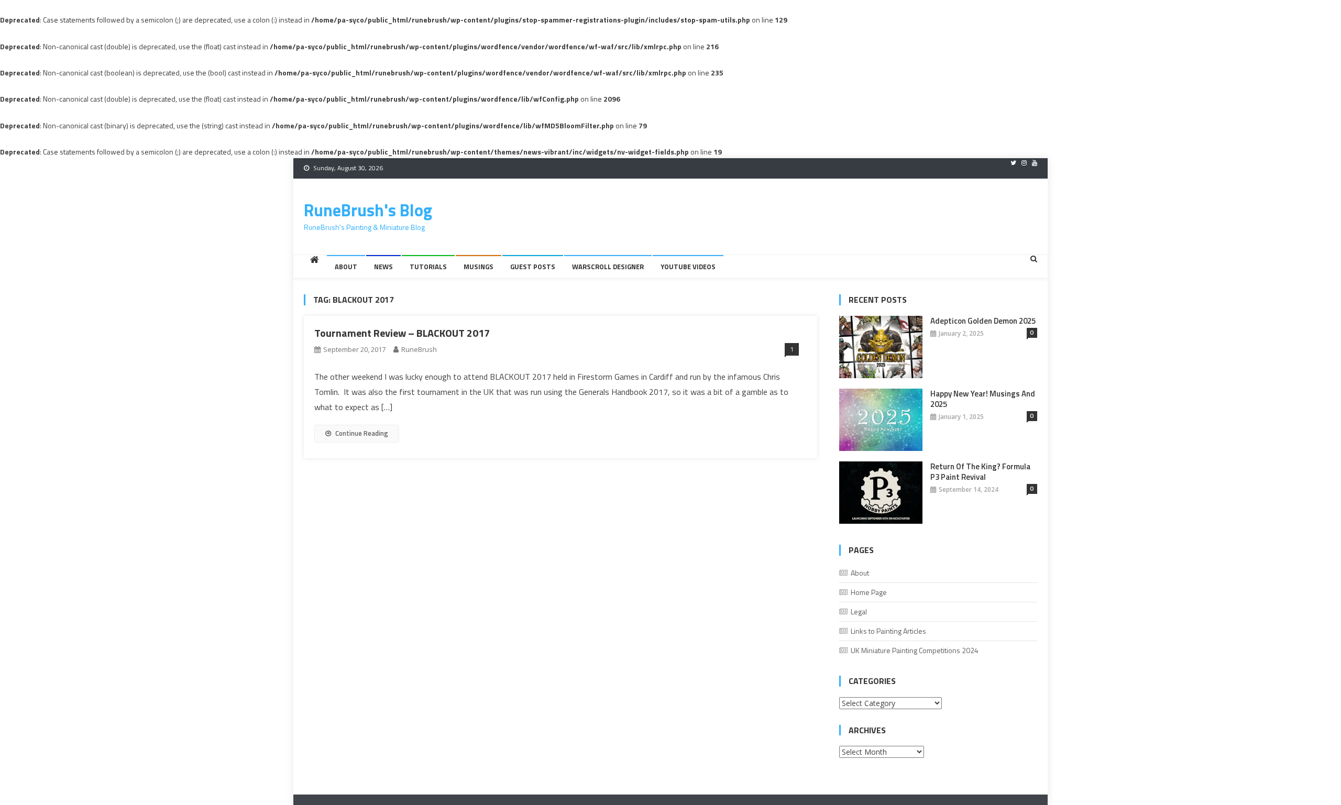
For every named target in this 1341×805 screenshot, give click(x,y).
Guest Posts (532, 266)
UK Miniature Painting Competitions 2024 (915, 650)
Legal (859, 611)
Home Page (869, 592)
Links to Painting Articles (888, 630)
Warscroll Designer (608, 266)
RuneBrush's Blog (368, 210)
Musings (478, 266)
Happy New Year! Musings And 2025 (982, 399)
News (383, 266)
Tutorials (428, 266)
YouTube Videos (688, 266)
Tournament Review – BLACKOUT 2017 (402, 333)
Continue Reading (361, 433)
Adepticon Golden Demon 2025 (983, 321)
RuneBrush (419, 349)
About (346, 266)
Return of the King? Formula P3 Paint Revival (980, 471)
